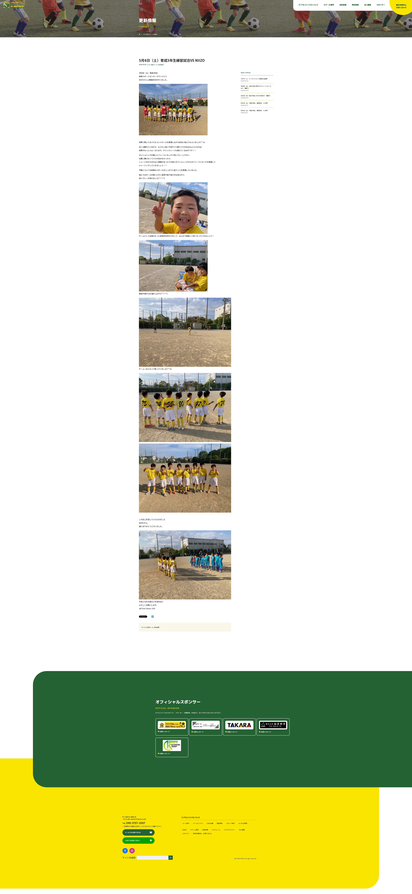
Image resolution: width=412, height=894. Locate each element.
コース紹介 (186, 823)
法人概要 (367, 5)
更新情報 (355, 5)
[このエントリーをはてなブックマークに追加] (152, 617)
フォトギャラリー (229, 830)
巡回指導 (342, 5)
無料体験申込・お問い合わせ (202, 833)
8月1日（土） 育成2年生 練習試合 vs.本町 (254, 103)
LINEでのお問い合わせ (132, 840)
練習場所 (220, 823)
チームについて (198, 823)
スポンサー (380, 5)
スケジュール (216, 830)
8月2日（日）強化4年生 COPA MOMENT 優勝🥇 (255, 96)
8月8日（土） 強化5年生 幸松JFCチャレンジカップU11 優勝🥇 (256, 87)
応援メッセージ (165, 731)
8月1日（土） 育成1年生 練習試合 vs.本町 (254, 110)
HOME (184, 830)
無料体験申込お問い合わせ (401, 6)
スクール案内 (194, 830)
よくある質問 (243, 823)
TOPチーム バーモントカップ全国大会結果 (255, 79)
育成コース (154, 65)
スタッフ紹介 (230, 823)
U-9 (149, 65)
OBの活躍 (210, 823)
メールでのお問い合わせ (133, 832)
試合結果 (161, 65)
